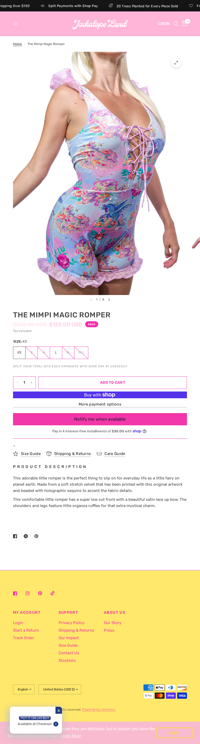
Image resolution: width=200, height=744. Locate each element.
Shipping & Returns (76, 630)
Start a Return (26, 630)
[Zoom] (176, 63)
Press (109, 630)
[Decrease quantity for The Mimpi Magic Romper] (17, 383)
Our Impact (69, 638)
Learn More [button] (70, 736)
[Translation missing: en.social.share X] (27, 536)
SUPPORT (68, 612)
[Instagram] (31, 593)
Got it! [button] (174, 733)
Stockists (67, 660)
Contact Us (69, 653)
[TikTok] (56, 593)
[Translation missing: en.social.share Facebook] (16, 536)
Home (17, 44)
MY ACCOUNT (27, 612)
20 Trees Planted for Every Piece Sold (138, 6)
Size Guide (68, 645)
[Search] (176, 23)
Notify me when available (100, 419)
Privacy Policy (71, 622)
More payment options (100, 404)
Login (18, 622)
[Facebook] (18, 593)
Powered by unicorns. (99, 709)
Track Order (23, 638)
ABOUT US (114, 612)
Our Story (112, 622)
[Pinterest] (43, 593)
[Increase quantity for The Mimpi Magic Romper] (31, 383)
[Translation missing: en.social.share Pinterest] (37, 536)
